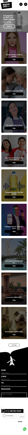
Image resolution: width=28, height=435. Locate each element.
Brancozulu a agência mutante (6, 7)
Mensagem (5, 389)
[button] (2, 21)
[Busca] (21, 4)
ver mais (14, 345)
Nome (3, 370)
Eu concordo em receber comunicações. (12, 408)
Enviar (20, 421)
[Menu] (25, 4)
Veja (14, 59)
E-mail (4, 376)
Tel (2, 383)
